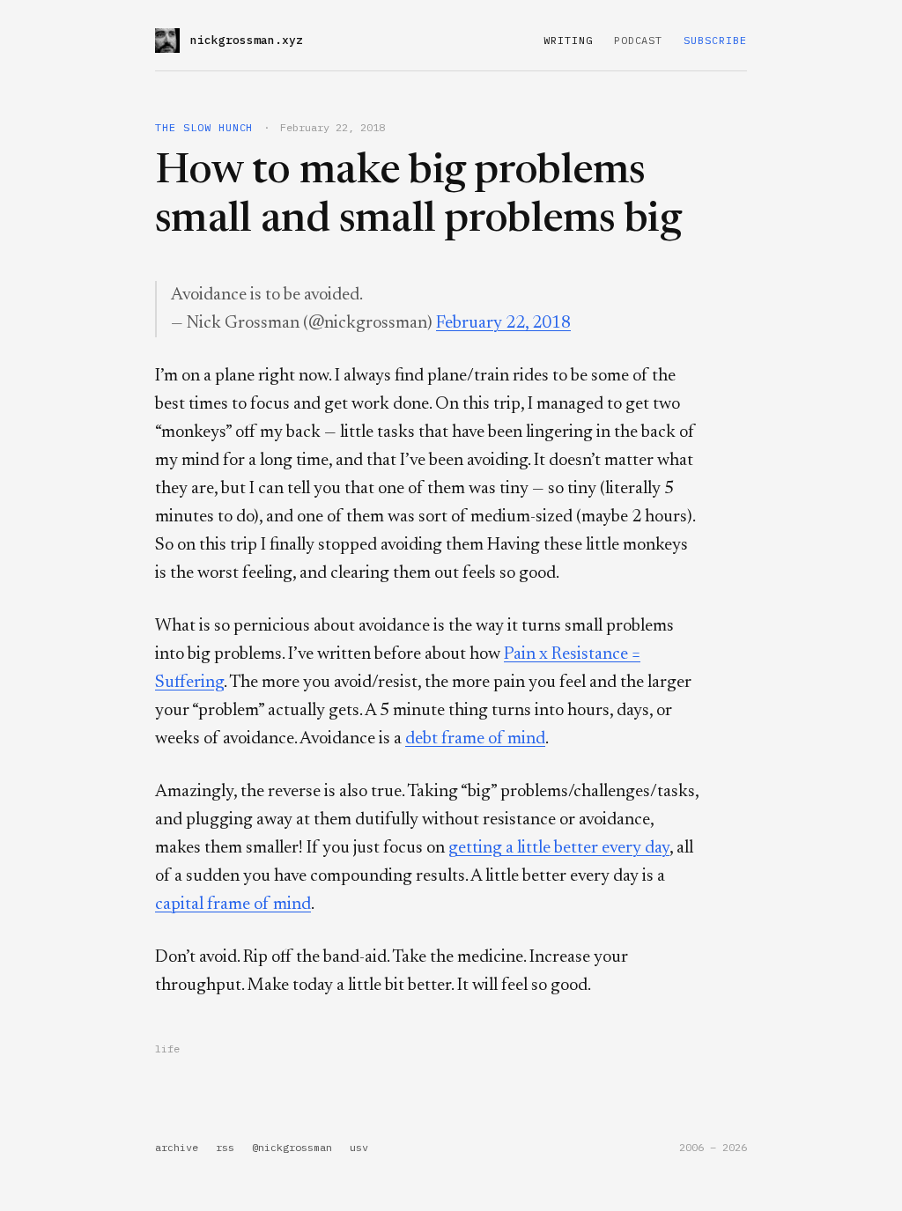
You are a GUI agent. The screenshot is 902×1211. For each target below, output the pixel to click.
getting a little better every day (558, 848)
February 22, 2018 (503, 323)
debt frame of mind (475, 739)
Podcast (638, 40)
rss (225, 1147)
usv (359, 1147)
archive (176, 1147)
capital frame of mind (233, 904)
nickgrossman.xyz (246, 40)
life (167, 1048)
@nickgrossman (292, 1147)
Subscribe (715, 40)
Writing (568, 40)
